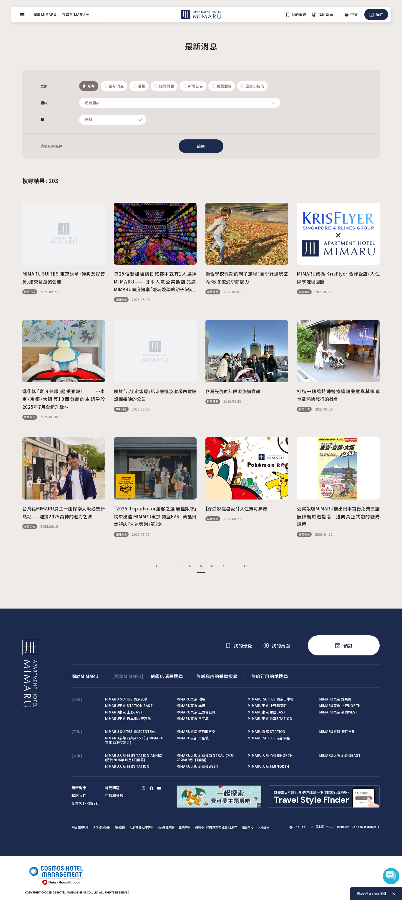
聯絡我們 (79, 795)
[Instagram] (143, 788)
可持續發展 (114, 795)
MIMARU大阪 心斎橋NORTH (270, 755)
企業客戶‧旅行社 (85, 803)
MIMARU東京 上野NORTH (340, 705)
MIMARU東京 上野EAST (124, 712)
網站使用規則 (80, 827)
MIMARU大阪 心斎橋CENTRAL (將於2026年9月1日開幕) (205, 757)
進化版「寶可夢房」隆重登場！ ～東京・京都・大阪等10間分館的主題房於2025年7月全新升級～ (63, 399)
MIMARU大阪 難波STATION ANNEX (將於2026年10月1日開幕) (133, 757)
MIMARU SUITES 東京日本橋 (271, 699)
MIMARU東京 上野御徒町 (196, 712)
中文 (310, 827)
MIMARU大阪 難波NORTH (268, 766)
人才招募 (263, 827)
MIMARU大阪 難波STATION (127, 766)
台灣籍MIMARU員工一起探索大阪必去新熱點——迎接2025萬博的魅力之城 (63, 512)
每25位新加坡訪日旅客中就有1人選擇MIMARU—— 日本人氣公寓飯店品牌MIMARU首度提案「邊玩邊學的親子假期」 (155, 281)
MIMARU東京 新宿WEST (338, 712)
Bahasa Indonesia (366, 827)
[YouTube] (159, 788)
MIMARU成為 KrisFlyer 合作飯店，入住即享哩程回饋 (338, 277)
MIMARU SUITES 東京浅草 (126, 699)
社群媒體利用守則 (141, 827)
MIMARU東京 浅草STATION (270, 718)
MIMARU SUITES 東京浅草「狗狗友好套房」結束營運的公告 (63, 277)
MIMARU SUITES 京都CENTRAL (131, 731)
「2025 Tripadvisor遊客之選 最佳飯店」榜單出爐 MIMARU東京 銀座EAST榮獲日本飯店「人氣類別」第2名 (155, 516)
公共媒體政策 (165, 827)
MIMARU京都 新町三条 (337, 731)
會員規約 (120, 827)
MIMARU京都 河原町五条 (196, 731)
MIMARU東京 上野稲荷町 (267, 705)
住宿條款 (184, 827)
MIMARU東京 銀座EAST (267, 712)
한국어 (330, 827)
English (299, 827)
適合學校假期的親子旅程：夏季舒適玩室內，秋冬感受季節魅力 (246, 277)
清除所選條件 (51, 146)
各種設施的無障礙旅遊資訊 (232, 391)
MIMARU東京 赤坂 (191, 705)
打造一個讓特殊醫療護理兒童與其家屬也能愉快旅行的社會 (338, 395)
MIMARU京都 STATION (266, 731)
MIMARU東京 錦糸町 (335, 699)
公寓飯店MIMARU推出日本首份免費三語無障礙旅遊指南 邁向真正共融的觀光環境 (338, 516)
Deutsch (343, 827)
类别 (55, 86)
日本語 (319, 827)
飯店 (55, 103)
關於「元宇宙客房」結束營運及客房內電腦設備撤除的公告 (155, 395)
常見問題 (112, 787)
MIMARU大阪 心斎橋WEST (198, 766)
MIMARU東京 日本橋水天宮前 (128, 718)
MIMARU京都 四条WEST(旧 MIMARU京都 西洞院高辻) (134, 740)
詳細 (383, 893)
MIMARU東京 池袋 (191, 699)
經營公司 (247, 827)
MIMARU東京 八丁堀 (193, 718)
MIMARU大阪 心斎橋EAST (340, 755)
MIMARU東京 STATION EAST (129, 705)
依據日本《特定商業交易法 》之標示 (216, 827)
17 (245, 565)
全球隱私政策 (101, 827)
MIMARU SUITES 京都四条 (269, 738)
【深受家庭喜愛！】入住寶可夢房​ (236, 508)
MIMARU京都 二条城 (193, 738)
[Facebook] (151, 788)
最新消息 (79, 787)
